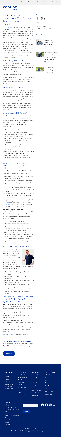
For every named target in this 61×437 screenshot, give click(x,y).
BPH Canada (16, 70)
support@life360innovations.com (12, 410)
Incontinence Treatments (43, 28)
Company (46, 2)
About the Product (21, 383)
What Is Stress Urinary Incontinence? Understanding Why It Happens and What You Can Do (51, 57)
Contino (7, 204)
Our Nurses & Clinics (22, 388)
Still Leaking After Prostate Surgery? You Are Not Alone (51, 70)
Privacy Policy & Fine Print (18, 431)
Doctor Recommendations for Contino (36, 390)
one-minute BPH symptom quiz (15, 306)
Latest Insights (49, 375)
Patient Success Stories (36, 384)
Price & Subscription (22, 393)
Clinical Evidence (41, 26)
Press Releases (49, 392)
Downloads (48, 386)
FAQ (46, 389)
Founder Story (35, 375)
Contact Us (55, 2)
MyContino (8, 27)
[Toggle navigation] (56, 7)
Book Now (9, 353)
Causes (7, 376)
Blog (46, 378)
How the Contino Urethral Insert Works (23, 377)
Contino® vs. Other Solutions (36, 379)
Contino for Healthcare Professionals (29, 2)
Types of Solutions (7, 380)
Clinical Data (35, 395)
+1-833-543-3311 (10, 407)
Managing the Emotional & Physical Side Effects (9, 388)
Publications (48, 394)
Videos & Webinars (48, 382)
